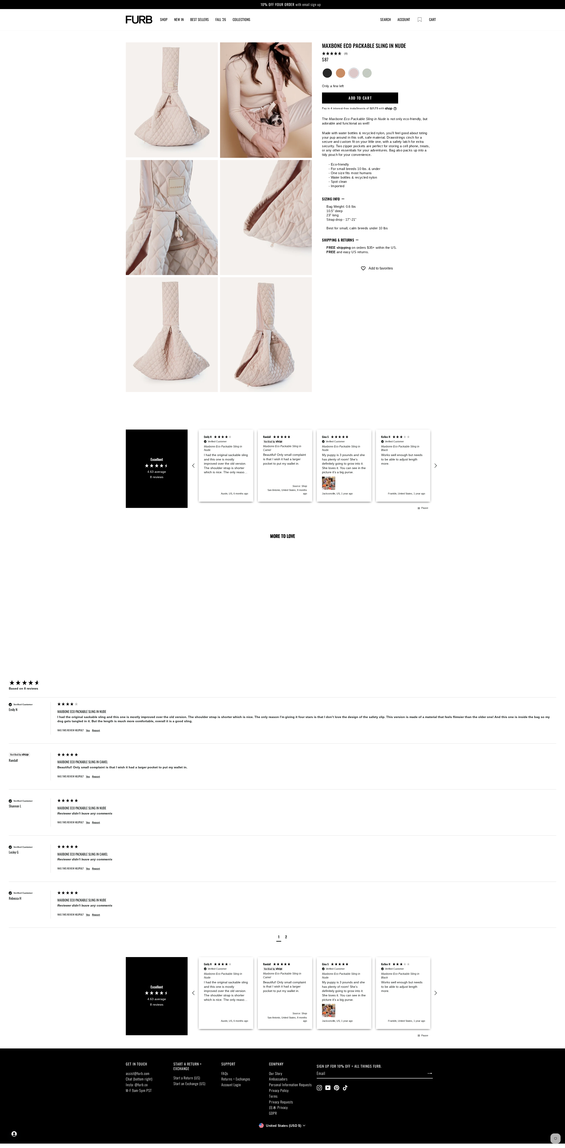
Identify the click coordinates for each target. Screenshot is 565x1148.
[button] (376, 54)
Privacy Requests (281, 1102)
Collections (241, 19)
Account (403, 19)
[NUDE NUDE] (353, 73)
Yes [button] (88, 730)
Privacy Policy (279, 1090)
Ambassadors (278, 1079)
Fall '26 (220, 19)
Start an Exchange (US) (189, 1083)
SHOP (164, 19)
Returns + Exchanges (235, 1079)
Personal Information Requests (290, 1084)
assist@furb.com (137, 1073)
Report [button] (96, 730)
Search (385, 19)
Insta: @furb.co (137, 1084)
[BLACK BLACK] (327, 73)
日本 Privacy (278, 1107)
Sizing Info (331, 199)
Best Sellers (199, 19)
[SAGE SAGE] (367, 73)
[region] (314, 465)
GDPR (273, 1113)
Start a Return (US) (186, 1077)
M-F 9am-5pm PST (139, 1090)
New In (179, 19)
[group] (32, 683)
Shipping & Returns (338, 240)
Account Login (231, 1084)
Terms (273, 1096)
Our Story (275, 1073)
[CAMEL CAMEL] (340, 73)
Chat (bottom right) (139, 1079)
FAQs (224, 1073)
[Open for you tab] (14, 1134)
